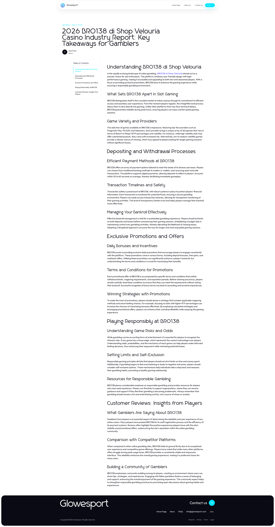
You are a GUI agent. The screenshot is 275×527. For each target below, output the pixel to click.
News (172, 511)
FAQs (180, 511)
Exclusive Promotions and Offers (86, 83)
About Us (192, 520)
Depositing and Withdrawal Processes (84, 77)
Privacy (199, 520)
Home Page (162, 511)
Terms (206, 520)
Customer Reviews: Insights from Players (86, 93)
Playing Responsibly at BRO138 (86, 87)
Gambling (66, 25)
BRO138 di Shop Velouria (169, 73)
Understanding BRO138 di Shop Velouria (86, 70)
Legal (212, 520)
